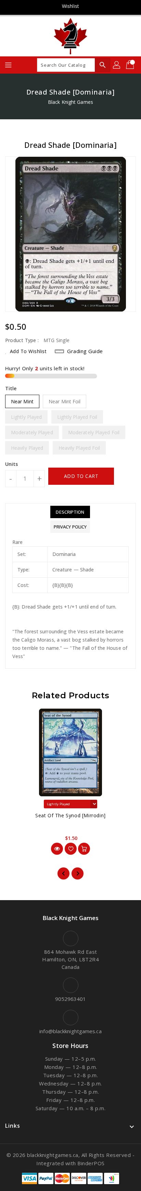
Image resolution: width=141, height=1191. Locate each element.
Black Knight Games (70, 102)
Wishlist (70, 6)
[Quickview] (57, 849)
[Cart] (131, 65)
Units (11, 464)
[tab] (70, 512)
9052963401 (70, 998)
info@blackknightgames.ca (70, 1031)
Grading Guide (85, 351)
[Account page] (117, 65)
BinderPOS (91, 1163)
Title (11, 388)
